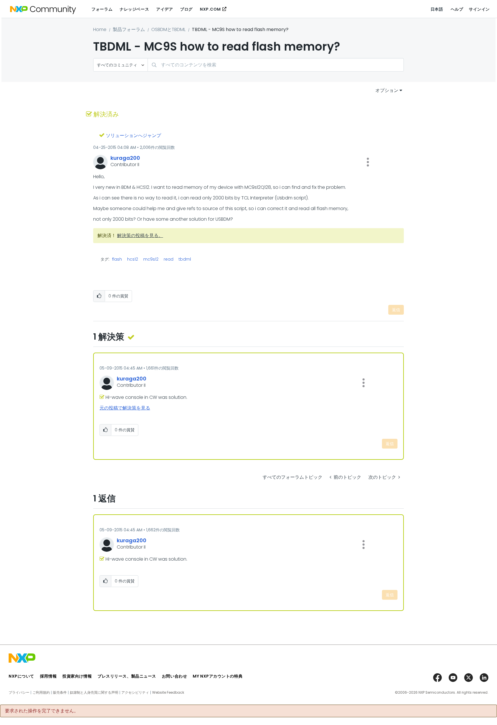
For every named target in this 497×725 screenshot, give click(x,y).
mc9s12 (150, 259)
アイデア (164, 9)
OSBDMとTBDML (168, 29)
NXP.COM (210, 9)
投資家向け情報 (77, 676)
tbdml (185, 259)
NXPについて (21, 676)
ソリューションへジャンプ (133, 135)
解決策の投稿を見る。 (140, 235)
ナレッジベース (134, 9)
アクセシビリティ (135, 692)
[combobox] (276, 65)
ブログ (186, 9)
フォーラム (101, 9)
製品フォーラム (129, 29)
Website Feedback (168, 692)
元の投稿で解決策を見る (125, 408)
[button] (368, 162)
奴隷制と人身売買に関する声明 (94, 692)
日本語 (437, 9)
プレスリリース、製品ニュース (127, 676)
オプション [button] (386, 90)
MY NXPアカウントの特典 (217, 676)
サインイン (479, 9)
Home (99, 29)
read (168, 259)
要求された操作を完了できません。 (42, 711)
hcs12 (132, 259)
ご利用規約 (41, 692)
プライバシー (19, 692)
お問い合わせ (174, 676)
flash (117, 259)
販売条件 (60, 692)
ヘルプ (457, 9)
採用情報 (48, 676)
